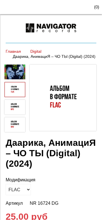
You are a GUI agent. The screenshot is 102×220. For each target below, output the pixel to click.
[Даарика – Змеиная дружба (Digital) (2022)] (63, 98)
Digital (35, 51)
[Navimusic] (51, 34)
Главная (13, 51)
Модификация (20, 179)
